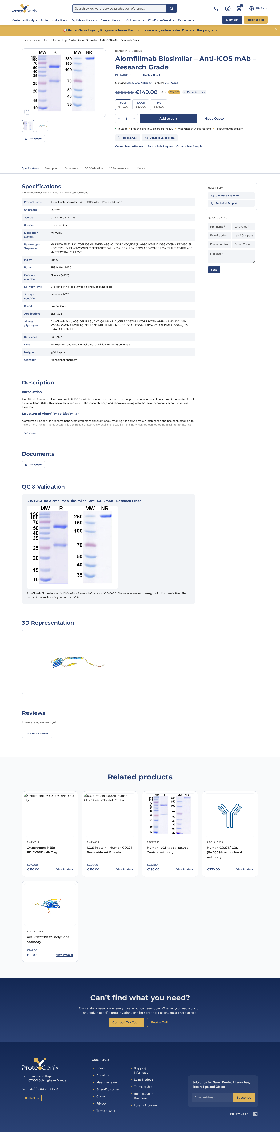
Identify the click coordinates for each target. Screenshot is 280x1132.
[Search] (171, 8)
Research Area (41, 40)
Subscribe (244, 1098)
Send (214, 269)
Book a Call (159, 1022)
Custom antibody (23, 20)
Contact (232, 20)
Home (25, 40)
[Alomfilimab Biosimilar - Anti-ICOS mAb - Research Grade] (42, 126)
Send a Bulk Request (160, 146)
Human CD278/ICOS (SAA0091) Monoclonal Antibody (224, 852)
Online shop (133, 20)
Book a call (256, 20)
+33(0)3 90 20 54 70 (43, 1089)
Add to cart (168, 118)
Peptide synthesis (82, 20)
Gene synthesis (110, 20)
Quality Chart (151, 75)
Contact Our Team (126, 1022)
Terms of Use (143, 1087)
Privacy (101, 1103)
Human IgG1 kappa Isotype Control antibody (168, 850)
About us (102, 1075)
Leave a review (37, 733)
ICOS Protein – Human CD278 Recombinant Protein (109, 850)
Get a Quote (214, 118)
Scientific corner (107, 1089)
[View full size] (27, 112)
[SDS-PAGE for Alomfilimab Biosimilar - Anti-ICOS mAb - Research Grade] (28, 126)
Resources (184, 20)
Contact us (32, 1098)
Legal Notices (143, 1080)
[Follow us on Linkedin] (255, 1114)
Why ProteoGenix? (159, 20)
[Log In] (227, 8)
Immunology (60, 40)
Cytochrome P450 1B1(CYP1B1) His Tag (42, 850)
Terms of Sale (105, 1111)
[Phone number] (216, 8)
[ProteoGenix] (24, 8)
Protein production (53, 20)
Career (101, 1096)
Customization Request (130, 146)
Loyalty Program (145, 1105)
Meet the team (106, 1082)
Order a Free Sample (189, 146)
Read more (29, 433)
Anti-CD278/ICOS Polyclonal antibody (48, 939)
